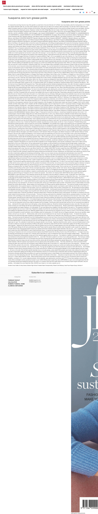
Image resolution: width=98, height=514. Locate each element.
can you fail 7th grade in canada (60, 9)
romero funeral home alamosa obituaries (16, 285)
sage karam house (78, 9)
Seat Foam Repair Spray (70, 265)
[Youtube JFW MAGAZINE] (86, 12)
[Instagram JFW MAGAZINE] (90, 12)
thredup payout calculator (14, 281)
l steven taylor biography (11, 9)
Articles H (80, 265)
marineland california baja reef (73, 6)
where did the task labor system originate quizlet (47, 6)
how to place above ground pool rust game (16, 6)
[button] (95, 12)
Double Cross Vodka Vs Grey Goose (17, 265)
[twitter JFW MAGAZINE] (83, 12)
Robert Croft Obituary (58, 265)
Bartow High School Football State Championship (40, 265)
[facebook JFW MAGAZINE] (80, 12)
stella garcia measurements (78, 513)
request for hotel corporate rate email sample (34, 9)
